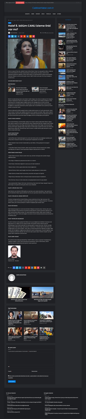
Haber (32, 13)
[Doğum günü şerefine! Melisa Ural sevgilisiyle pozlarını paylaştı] (15, 331)
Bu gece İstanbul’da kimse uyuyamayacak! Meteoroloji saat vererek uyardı (72, 132)
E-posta (10, 371)
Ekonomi (38, 13)
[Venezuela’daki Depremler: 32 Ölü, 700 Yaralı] (61, 77)
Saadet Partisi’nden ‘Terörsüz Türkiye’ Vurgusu (71, 94)
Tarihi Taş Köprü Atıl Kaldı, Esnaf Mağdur (71, 70)
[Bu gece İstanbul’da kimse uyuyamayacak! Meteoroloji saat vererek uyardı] (61, 131)
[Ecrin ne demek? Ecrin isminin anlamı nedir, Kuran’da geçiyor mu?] (31, 315)
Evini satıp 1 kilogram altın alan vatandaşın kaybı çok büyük (71, 59)
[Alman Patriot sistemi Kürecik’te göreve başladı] (61, 65)
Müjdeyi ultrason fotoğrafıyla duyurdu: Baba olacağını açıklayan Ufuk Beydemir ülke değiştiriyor (15, 322)
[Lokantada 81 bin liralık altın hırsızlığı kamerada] (61, 42)
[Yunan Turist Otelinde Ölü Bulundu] (61, 100)
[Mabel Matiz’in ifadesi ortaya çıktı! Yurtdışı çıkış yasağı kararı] (31, 331)
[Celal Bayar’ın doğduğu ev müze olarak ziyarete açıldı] (46, 315)
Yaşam (54, 13)
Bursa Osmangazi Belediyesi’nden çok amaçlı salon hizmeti (46, 89)
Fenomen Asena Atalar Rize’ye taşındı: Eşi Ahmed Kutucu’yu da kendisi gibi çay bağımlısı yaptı (72, 27)
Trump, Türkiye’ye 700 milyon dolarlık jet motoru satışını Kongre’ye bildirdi (71, 35)
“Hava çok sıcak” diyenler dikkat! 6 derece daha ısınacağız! (72, 125)
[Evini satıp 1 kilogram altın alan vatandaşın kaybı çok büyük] (61, 59)
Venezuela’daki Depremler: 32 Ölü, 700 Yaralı (71, 77)
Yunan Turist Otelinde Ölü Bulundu (71, 99)
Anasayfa (27, 13)
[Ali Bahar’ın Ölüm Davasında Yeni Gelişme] (61, 83)
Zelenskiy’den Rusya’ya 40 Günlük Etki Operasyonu (71, 47)
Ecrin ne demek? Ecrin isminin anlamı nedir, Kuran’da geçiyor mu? (30, 321)
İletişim (59, 13)
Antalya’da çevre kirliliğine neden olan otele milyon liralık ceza (71, 145)
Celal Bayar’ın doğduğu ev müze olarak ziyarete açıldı (46, 321)
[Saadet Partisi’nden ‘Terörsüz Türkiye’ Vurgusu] (61, 94)
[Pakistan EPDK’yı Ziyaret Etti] (61, 54)
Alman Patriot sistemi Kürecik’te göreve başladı (71, 65)
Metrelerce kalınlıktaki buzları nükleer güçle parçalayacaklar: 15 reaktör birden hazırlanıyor (71, 118)
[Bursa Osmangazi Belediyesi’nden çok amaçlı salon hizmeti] (35, 89)
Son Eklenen (68, 19)
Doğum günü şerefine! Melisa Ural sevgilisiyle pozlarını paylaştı (14, 337)
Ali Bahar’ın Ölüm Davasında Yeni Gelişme (71, 82)
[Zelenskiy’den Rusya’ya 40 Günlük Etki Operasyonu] (61, 47)
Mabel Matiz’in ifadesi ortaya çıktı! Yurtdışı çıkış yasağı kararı (30, 337)
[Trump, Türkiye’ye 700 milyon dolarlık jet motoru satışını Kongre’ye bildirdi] (61, 35)
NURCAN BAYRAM (13, 32)
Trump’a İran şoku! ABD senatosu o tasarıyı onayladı (71, 110)
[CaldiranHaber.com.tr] (43, 7)
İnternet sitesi (34, 371)
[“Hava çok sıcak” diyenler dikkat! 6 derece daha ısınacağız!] (61, 125)
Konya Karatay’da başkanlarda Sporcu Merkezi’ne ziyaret (44, 337)
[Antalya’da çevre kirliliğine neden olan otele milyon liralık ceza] (61, 145)
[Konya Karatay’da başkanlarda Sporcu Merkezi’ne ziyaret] (46, 331)
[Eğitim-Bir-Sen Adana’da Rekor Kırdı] (61, 88)
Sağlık (42, 13)
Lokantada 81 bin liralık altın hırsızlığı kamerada (34, 2)
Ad (9, 366)
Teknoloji (48, 13)
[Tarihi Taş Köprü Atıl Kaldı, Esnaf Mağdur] (61, 71)
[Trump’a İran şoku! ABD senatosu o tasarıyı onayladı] (61, 110)
